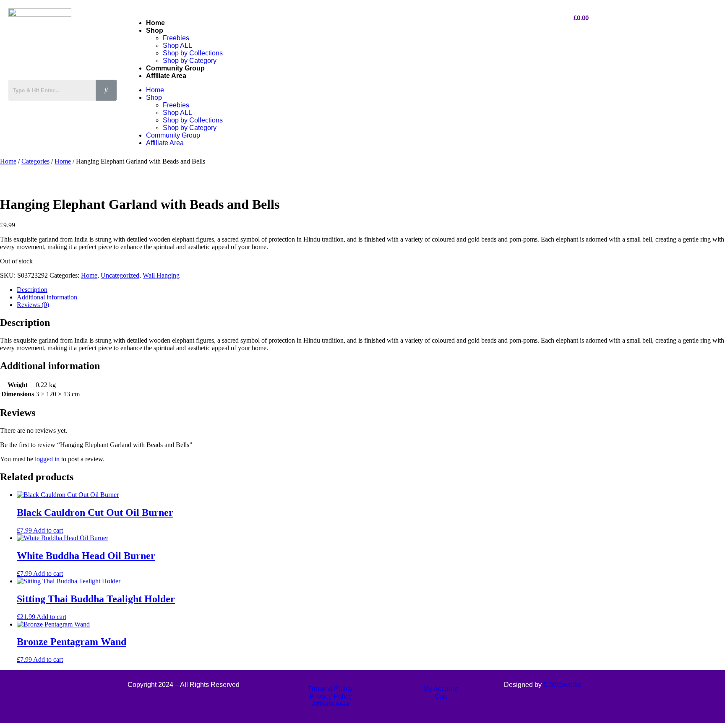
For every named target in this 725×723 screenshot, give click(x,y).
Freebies (176, 38)
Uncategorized (120, 275)
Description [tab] (32, 289)
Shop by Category (189, 60)
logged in (47, 459)
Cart (440, 696)
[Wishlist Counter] (65, 108)
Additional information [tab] (47, 297)
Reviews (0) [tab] (33, 304)
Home (155, 22)
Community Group (175, 68)
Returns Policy (330, 688)
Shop (154, 30)
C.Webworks (562, 684)
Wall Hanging (161, 275)
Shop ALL (177, 45)
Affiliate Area (166, 75)
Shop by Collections (193, 53)
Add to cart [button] (48, 530)
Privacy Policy (331, 696)
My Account (440, 688)
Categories (35, 161)
